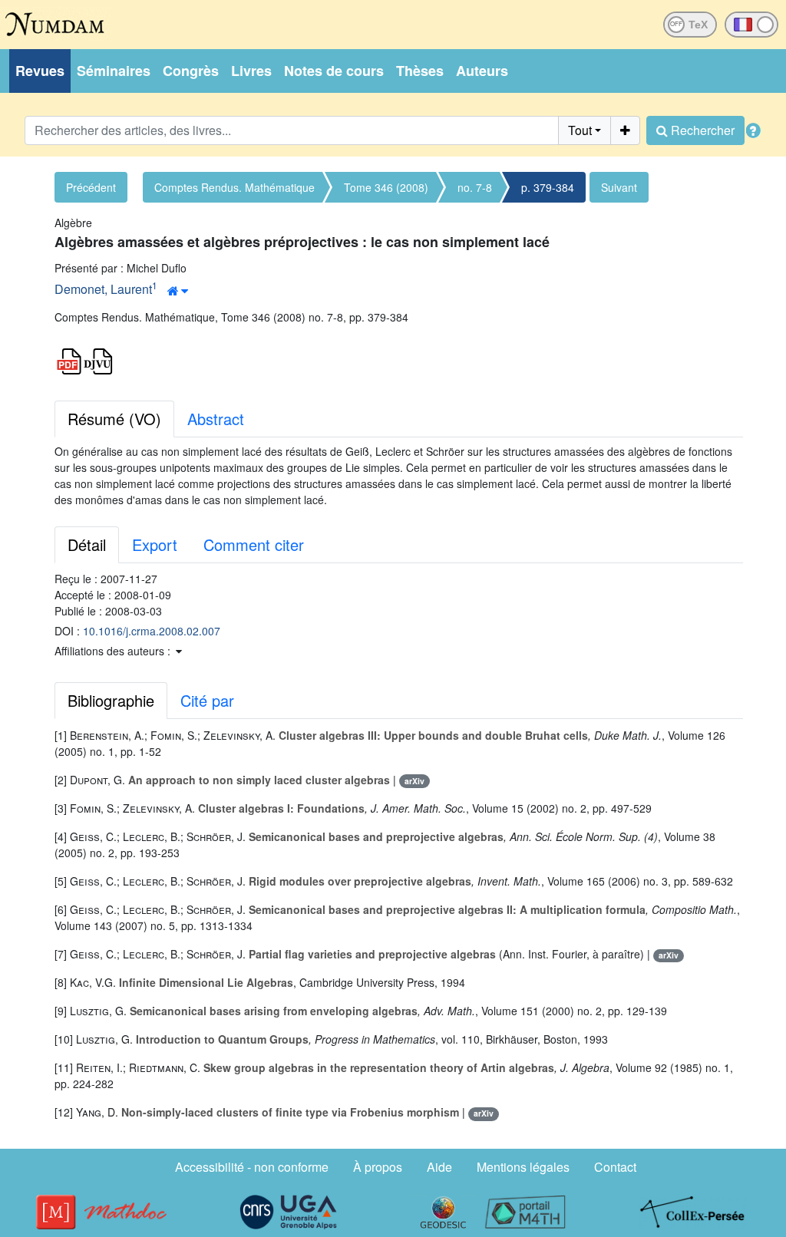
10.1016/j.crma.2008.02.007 (151, 630)
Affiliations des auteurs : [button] (113, 650)
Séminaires (113, 71)
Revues (39, 71)
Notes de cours (334, 71)
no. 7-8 (474, 187)
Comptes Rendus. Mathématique (234, 187)
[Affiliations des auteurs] (177, 290)
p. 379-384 (547, 187)
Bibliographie (111, 700)
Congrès (191, 71)
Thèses (420, 71)
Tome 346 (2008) (386, 187)
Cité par (207, 700)
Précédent (91, 187)
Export (154, 544)
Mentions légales (523, 1167)
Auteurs (482, 71)
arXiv (414, 781)
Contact (615, 1167)
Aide (439, 1167)
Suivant (619, 187)
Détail (87, 544)
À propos (377, 1167)
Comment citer (253, 544)
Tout (580, 130)
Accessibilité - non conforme (252, 1167)
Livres (251, 71)
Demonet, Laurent (103, 289)
